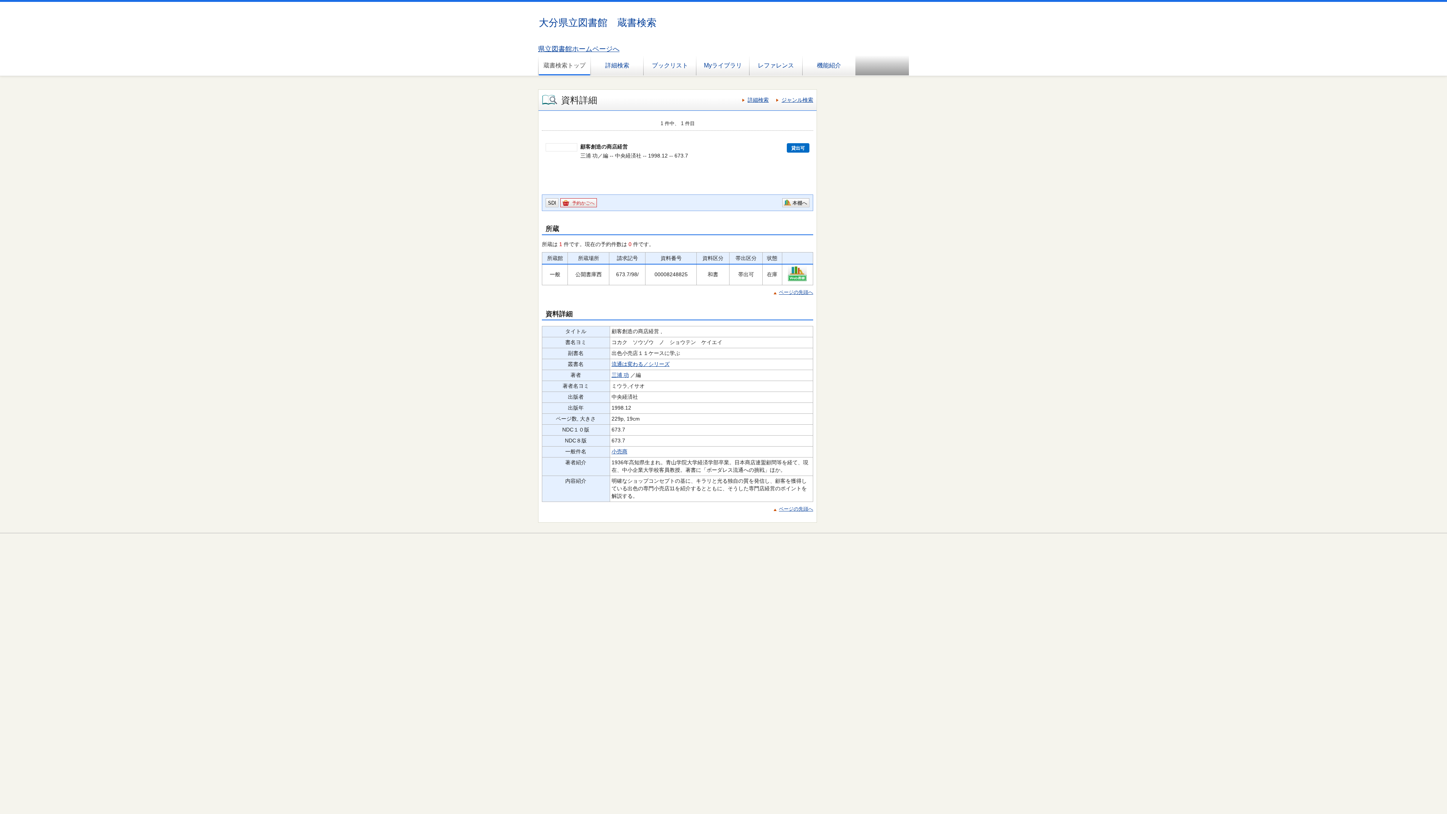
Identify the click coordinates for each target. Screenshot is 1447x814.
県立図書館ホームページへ (578, 49)
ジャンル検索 (797, 100)
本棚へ (799, 203)
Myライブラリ (723, 65)
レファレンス (776, 65)
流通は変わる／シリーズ (641, 364)
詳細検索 (617, 65)
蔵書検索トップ (564, 65)
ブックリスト (670, 65)
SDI (552, 203)
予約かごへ (583, 203)
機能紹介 (829, 65)
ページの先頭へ (796, 292)
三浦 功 (620, 375)
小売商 (619, 451)
